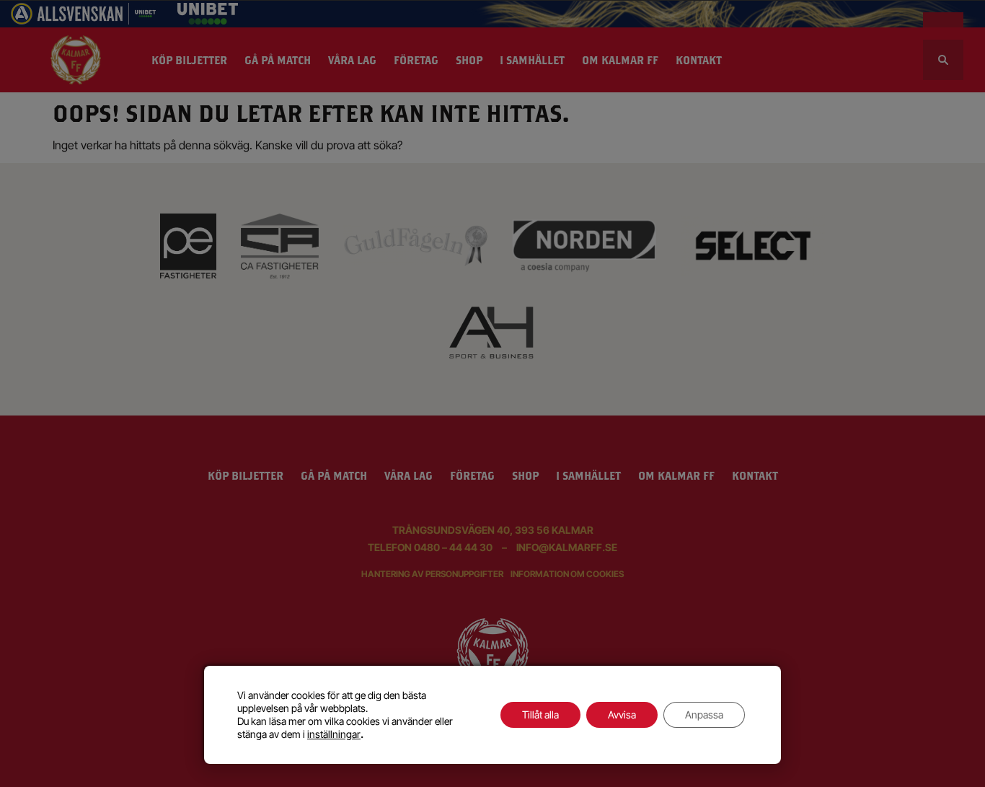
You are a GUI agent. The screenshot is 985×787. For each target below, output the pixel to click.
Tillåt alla (540, 714)
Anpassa (704, 714)
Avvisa (622, 714)
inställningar (334, 734)
